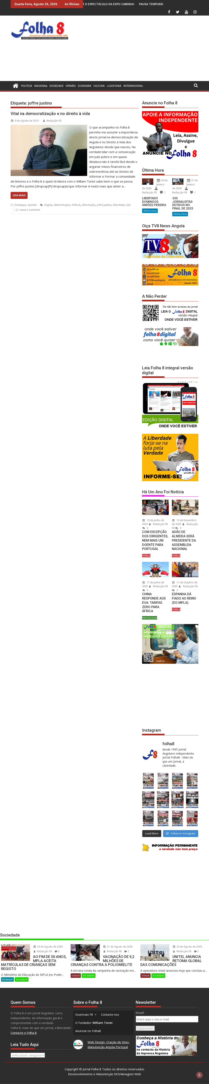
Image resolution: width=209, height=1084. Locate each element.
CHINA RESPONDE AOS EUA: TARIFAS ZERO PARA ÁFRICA (154, 602)
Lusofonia (114, 85)
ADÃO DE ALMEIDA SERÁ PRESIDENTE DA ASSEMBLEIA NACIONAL (184, 540)
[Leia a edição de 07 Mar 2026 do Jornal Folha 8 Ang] (192, 780)
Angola (48, 205)
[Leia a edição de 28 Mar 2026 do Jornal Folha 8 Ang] (148, 780)
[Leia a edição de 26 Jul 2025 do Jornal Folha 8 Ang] (148, 818)
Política (26, 85)
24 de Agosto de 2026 (50, 946)
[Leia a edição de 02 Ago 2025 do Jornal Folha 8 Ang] (192, 799)
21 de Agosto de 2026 (119, 946)
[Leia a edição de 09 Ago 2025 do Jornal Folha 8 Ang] (177, 799)
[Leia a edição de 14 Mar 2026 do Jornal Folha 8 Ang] (177, 780)
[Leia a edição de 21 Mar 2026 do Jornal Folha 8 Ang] (163, 780)
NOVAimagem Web (127, 1074)
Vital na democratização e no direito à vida (50, 113)
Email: (140, 1013)
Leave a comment (29, 210)
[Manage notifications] (199, 1075)
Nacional (40, 85)
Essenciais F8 (84, 1014)
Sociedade (56, 85)
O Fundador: (94, 1023)
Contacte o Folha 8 (24, 1033)
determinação (62, 205)
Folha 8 (76, 205)
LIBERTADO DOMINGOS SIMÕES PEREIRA (154, 201)
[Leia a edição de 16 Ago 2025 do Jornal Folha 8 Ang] (163, 799)
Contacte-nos (110, 1014)
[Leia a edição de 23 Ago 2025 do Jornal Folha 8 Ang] (148, 799)
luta (128, 205)
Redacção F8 (54, 120)
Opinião (71, 85)
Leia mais (19, 195)
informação (88, 205)
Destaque (20, 205)
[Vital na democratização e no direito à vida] (49, 127)
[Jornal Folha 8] (14, 85)
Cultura (99, 85)
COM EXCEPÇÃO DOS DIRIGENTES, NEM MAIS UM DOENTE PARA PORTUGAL (155, 540)
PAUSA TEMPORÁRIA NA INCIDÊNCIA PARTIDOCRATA (134, 4)
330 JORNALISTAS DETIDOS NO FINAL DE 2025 (182, 203)
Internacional (133, 85)
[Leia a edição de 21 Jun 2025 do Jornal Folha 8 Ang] (192, 818)
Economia (84, 85)
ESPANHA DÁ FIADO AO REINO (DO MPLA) (184, 598)
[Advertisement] (140, 49)
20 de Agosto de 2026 (189, 946)
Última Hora (150, 210)
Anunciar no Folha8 (88, 1031)
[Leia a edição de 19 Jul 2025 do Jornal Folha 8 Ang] (163, 818)
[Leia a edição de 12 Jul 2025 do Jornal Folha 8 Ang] (177, 818)
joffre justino (104, 205)
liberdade (119, 205)
